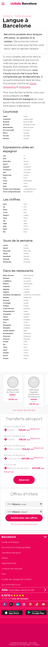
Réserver (35, 428)
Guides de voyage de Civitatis (16, 579)
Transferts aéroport (24, 418)
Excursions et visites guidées (16, 547)
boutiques (24, 86)
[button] (3, 3)
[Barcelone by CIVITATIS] (16, 4)
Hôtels (4, 558)
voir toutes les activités (24, 410)
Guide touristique (10, 542)
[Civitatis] (24, 633)
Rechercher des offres (24, 517)
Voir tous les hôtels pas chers (24, 524)
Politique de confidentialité (20, 645)
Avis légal (32, 643)
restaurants (9, 86)
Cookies (35, 645)
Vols (3, 574)
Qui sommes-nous (10, 584)
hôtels (33, 83)
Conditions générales (18, 643)
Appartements (8, 563)
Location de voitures (11, 568)
